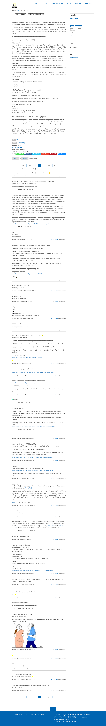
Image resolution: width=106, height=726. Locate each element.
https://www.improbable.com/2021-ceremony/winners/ (27, 357)
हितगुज (45, 4)
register (25, 159)
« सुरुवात (23, 166)
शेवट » (55, 166)
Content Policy (72, 721)
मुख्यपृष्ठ (17, 10)
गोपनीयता (66, 716)
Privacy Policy (64, 721)
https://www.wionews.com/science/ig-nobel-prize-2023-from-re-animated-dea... (34, 427)
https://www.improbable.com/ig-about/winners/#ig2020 (27, 274)
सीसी (47, 714)
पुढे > (49, 166)
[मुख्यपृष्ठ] (14, 5)
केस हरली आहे (28, 488)
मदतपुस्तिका (88, 4)
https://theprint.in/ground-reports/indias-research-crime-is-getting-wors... (32, 470)
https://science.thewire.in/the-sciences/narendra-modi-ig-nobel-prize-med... (33, 372)
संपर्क (76, 716)
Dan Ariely (15, 502)
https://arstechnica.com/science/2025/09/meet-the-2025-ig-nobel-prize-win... (33, 571)
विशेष (32, 714)
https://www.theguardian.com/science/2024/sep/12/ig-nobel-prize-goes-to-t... (33, 457)
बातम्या (42, 714)
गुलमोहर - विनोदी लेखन (17, 147)
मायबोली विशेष (78, 4)
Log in (15, 159)
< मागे (30, 166)
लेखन (17, 139)
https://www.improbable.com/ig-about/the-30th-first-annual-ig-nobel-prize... (33, 224)
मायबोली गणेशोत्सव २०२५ (57, 4)
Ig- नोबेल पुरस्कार (21, 143)
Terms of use (57, 721)
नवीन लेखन (37, 4)
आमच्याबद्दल (71, 716)
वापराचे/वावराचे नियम (58, 716)
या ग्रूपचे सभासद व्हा (74, 35)
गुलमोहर (69, 4)
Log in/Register (74, 18)
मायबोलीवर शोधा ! (74, 58)
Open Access (51, 526)
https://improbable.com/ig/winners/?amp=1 (24, 383)
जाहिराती (37, 714)
